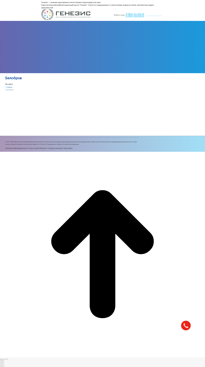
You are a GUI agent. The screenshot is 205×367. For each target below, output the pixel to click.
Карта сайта (68, 148)
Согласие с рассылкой (55, 148)
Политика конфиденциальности (16, 148)
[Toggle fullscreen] (5, 359)
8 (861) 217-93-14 (135, 14)
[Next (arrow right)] (3, 363)
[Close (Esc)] (1, 359)
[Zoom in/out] (7, 359)
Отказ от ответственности (37, 148)
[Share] (3, 359)
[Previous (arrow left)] (1, 363)
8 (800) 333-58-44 (135, 16)
